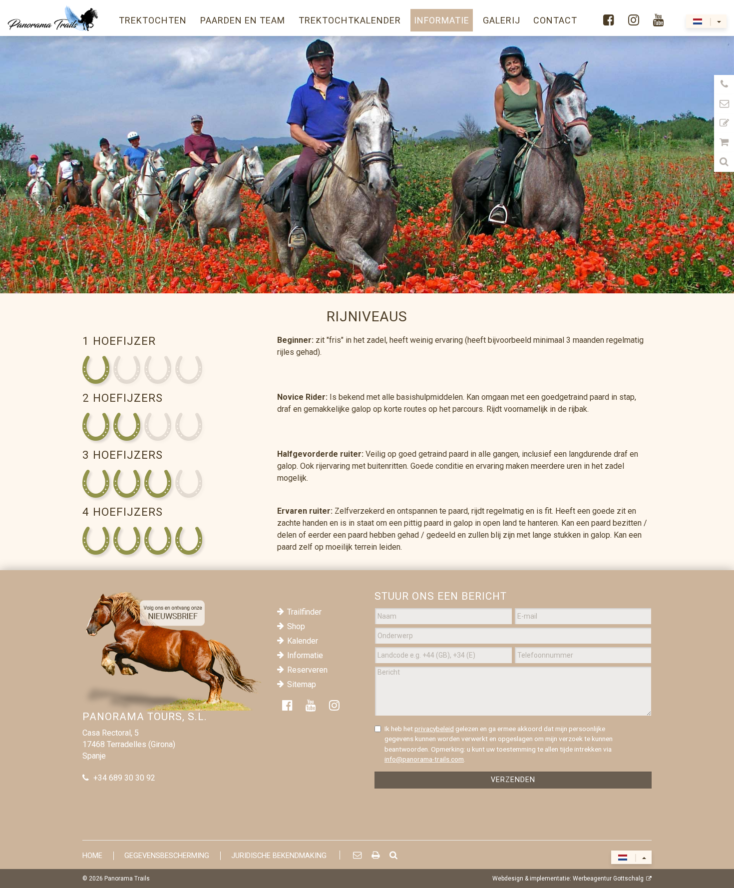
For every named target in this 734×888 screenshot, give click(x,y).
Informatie (305, 655)
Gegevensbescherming (166, 856)
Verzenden (513, 780)
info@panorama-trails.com (424, 759)
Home (92, 856)
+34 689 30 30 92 (124, 778)
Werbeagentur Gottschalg (608, 878)
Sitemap (301, 684)
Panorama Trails (127, 878)
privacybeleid (434, 729)
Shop (296, 626)
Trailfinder (304, 612)
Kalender (302, 641)
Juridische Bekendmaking (279, 856)
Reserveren (307, 670)
